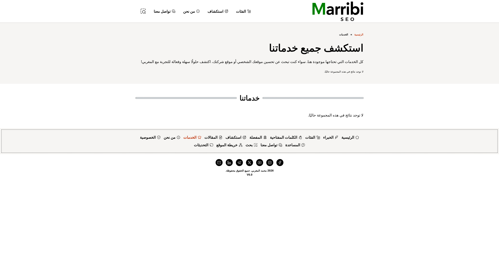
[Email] (219, 162)
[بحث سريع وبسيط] (143, 11)
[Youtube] (259, 162)
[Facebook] (279, 162)
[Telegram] (239, 162)
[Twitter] (249, 162)
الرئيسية (358, 34)
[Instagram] (269, 162)
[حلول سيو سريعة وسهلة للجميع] (337, 11)
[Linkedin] (229, 162)
